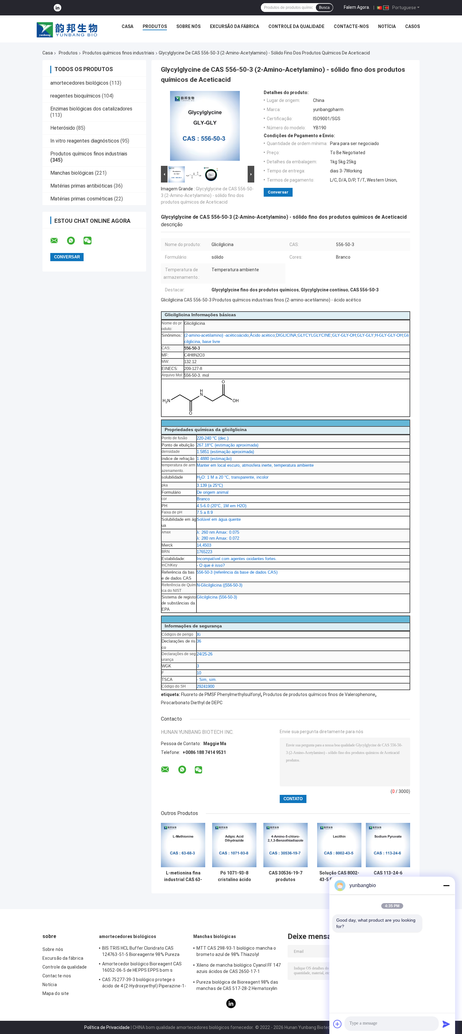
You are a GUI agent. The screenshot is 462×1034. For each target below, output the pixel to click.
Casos (412, 26)
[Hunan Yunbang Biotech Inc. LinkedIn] (57, 8)
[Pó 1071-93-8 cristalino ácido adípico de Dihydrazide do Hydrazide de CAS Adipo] (234, 845)
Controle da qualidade (296, 26)
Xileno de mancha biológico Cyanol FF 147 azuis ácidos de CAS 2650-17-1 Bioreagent (238, 969)
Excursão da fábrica (234, 26)
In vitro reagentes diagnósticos (84, 141)
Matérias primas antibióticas (81, 186)
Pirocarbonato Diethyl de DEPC (192, 702)
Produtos (155, 26)
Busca (324, 7)
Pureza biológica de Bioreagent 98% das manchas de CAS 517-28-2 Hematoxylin (237, 985)
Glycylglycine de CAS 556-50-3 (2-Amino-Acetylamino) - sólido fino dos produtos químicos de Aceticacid (207, 195)
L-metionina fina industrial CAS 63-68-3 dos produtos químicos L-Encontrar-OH (183, 876)
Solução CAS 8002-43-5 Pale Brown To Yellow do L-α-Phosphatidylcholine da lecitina (339, 876)
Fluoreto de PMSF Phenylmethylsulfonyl (221, 694)
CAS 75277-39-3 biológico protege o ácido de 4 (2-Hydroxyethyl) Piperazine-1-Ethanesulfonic (144, 983)
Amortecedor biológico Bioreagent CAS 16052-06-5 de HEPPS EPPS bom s (142, 967)
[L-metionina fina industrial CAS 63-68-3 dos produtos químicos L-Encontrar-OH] (183, 845)
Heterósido (62, 128)
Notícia (387, 26)
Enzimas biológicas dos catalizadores (91, 109)
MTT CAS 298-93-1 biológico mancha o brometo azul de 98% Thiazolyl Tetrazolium (236, 952)
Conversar (278, 192)
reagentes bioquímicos (75, 96)
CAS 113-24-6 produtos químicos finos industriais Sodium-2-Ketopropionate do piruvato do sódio (388, 876)
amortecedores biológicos (79, 83)
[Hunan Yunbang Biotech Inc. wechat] (91, 241)
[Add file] (337, 1024)
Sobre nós (188, 26)
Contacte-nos (351, 26)
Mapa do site (55, 993)
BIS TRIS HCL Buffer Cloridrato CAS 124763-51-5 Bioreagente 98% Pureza (140, 951)
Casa (127, 26)
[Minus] (446, 885)
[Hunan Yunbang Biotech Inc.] (67, 28)
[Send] (446, 1024)
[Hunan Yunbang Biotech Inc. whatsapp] (75, 241)
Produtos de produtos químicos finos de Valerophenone (319, 694)
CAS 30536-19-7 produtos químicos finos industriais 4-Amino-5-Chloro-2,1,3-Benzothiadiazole (285, 876)
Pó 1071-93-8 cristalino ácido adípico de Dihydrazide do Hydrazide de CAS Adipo (234, 876)
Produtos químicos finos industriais (118, 52)
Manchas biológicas (72, 173)
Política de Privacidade (107, 1027)
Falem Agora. (357, 7)
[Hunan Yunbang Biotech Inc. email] (58, 241)
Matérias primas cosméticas (81, 199)
